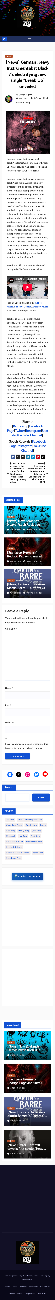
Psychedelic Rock (14, 847)
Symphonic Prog (13, 858)
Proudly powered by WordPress (19, 1276)
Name (9, 688)
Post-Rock (35, 836)
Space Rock (38, 852)
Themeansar (27, 1279)
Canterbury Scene (14, 825)
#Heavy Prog (23, 102)
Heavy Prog (23, 830)
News (9, 56)
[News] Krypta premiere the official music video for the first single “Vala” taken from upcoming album (18, 472)
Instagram (33, 431)
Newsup (43, 1276)
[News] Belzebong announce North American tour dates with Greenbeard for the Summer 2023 (36, 472)
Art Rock (10, 819)
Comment (11, 628)
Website (9, 722)
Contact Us (45, 1286)
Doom (43, 825)
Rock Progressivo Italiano (17, 852)
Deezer (27, 306)
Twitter (20, 431)
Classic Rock (31, 825)
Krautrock (10, 836)
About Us (42, 1293)
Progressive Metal (14, 841)
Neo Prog (23, 836)
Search (9, 787)
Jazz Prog (36, 830)
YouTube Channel (29, 435)
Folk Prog (10, 830)
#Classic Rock (41, 98)
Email (9, 705)
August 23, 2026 (18, 1055)
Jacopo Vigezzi (26, 94)
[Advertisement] (27, 917)
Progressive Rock (34, 841)
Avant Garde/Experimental (30, 819)
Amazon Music (40, 306)
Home (7, 1286)
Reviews (23, 1286)
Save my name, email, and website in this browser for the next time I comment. (26, 746)
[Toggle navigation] (30, 39)
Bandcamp (20, 426)
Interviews (33, 1286)
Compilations (30, 1293)
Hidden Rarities (15, 1293)
